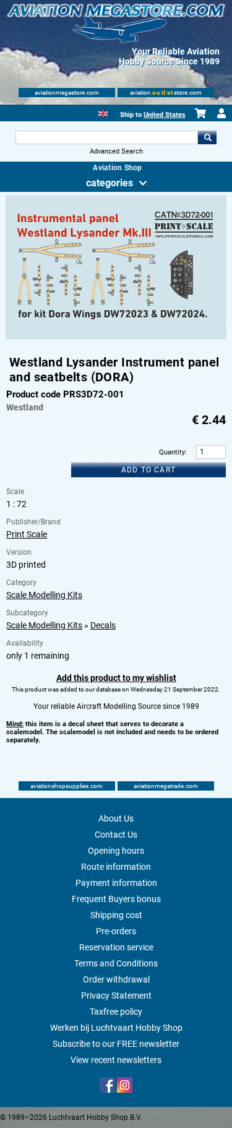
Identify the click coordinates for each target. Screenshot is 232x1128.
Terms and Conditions (116, 963)
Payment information (116, 883)
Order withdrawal (116, 979)
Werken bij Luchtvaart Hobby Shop (116, 1028)
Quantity (172, 452)
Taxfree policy (116, 1012)
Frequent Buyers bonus (116, 899)
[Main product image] (116, 336)
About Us (116, 818)
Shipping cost (116, 915)
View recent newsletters (116, 1060)
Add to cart (148, 470)
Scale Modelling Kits (44, 595)
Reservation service (116, 947)
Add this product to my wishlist (116, 678)
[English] (103, 112)
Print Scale (26, 534)
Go (207, 137)
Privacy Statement (116, 995)
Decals (103, 625)
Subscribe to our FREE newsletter (116, 1044)
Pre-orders (116, 931)
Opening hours (116, 851)
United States (165, 115)
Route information (116, 867)
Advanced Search (116, 151)
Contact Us (116, 834)
